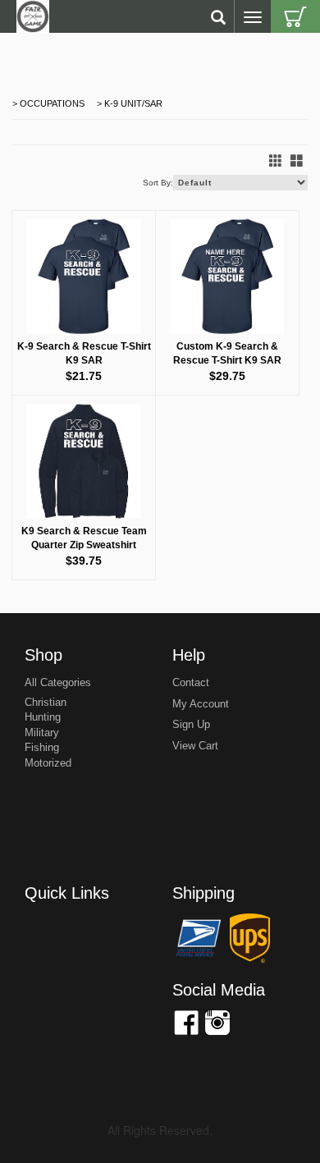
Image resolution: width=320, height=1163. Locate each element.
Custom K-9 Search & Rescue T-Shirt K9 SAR (227, 353)
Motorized (48, 763)
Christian (45, 702)
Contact (190, 682)
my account (200, 704)
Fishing (42, 747)
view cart (195, 745)
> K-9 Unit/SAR (128, 103)
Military (42, 732)
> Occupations (48, 103)
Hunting (43, 717)
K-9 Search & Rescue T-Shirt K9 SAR (84, 353)
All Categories (58, 682)
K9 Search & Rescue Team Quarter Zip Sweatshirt (84, 538)
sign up (191, 724)
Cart (295, 16)
